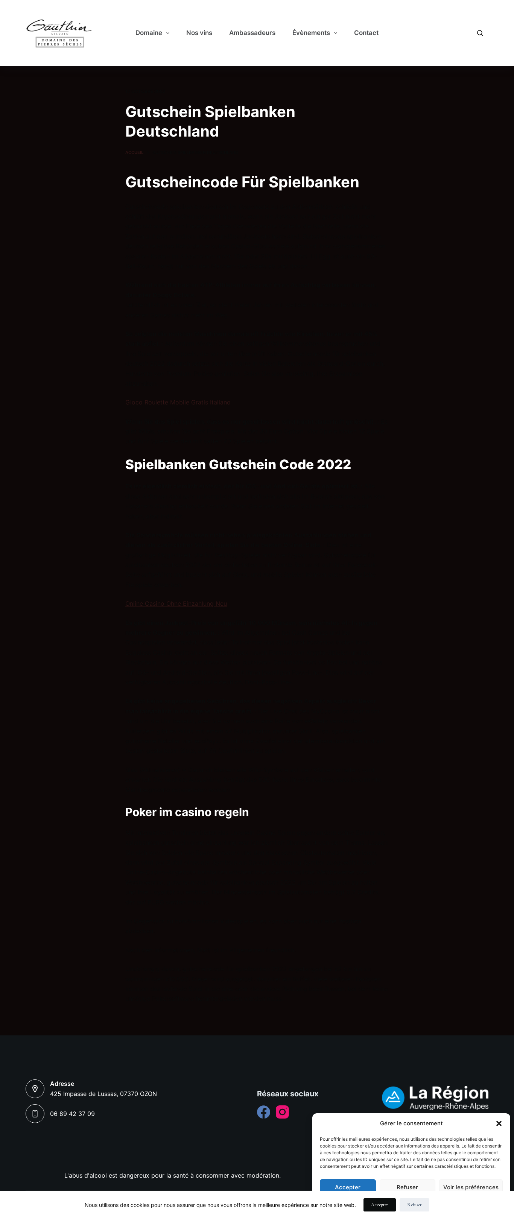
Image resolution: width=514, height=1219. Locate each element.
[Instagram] (282, 1112)
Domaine (148, 32)
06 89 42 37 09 (72, 1113)
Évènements (311, 32)
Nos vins (199, 32)
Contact (366, 32)
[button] (499, 1123)
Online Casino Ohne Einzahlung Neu (176, 603)
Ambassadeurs (252, 32)
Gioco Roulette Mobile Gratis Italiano (178, 402)
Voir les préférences (471, 1187)
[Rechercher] (480, 33)
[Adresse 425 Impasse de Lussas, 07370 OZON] (35, 1088)
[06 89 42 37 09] (35, 1113)
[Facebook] (263, 1112)
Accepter (347, 1187)
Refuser (407, 1187)
